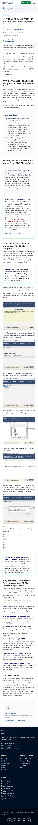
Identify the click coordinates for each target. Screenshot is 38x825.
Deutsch (10, 784)
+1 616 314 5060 (9, 743)
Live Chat (27, 3)
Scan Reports (5, 770)
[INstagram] (29, 820)
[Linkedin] (23, 30)
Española (9, 786)
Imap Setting (8, 796)
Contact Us (5, 763)
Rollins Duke (18, 29)
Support (4, 765)
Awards (3, 768)
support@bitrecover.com (12, 746)
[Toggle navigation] (34, 2)
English (8, 781)
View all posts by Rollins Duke (15, 720)
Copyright (23, 765)
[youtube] (24, 820)
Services (4, 761)
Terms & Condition (26, 759)
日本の (11, 793)
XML (21, 768)
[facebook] (9, 820)
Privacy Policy (25, 761)
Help (5, 798)
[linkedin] (19, 820)
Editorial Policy (9, 41)
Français (10, 791)
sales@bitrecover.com (11, 748)
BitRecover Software (21, 812)
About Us (4, 759)
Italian (7, 788)
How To (6, 15)
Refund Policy (25, 763)
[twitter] (14, 820)
